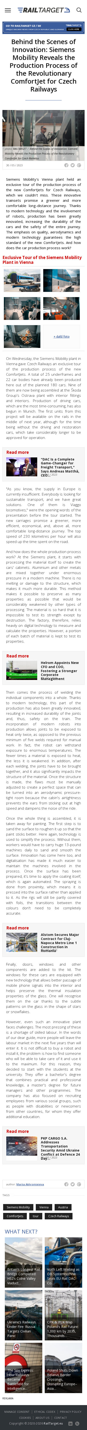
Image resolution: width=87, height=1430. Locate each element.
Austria (63, 1207)
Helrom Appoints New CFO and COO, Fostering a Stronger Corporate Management (60, 670)
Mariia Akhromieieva (30, 1184)
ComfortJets (15, 1216)
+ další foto (62, 336)
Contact (60, 1417)
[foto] (22, 280)
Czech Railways (58, 1216)
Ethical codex (44, 1411)
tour (36, 1216)
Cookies (25, 1417)
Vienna (44, 1207)
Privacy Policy (71, 1411)
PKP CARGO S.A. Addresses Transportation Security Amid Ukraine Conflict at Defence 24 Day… (60, 1148)
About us (42, 1417)
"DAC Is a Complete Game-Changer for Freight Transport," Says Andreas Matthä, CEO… (60, 467)
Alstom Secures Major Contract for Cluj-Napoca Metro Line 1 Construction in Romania (60, 942)
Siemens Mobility (18, 1207)
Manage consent (16, 1411)
